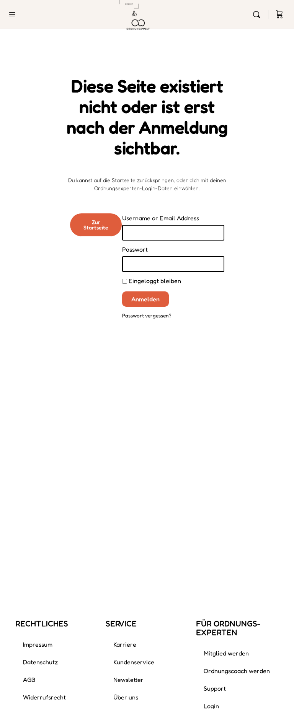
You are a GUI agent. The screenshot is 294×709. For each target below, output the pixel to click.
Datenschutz (40, 662)
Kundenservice (133, 662)
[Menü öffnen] (12, 14)
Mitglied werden (226, 653)
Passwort (135, 249)
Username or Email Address (160, 218)
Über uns (125, 697)
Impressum (37, 644)
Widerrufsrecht (44, 697)
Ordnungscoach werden (237, 671)
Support (215, 688)
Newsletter (128, 679)
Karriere (124, 644)
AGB (29, 679)
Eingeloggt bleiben (154, 281)
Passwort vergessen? (147, 315)
